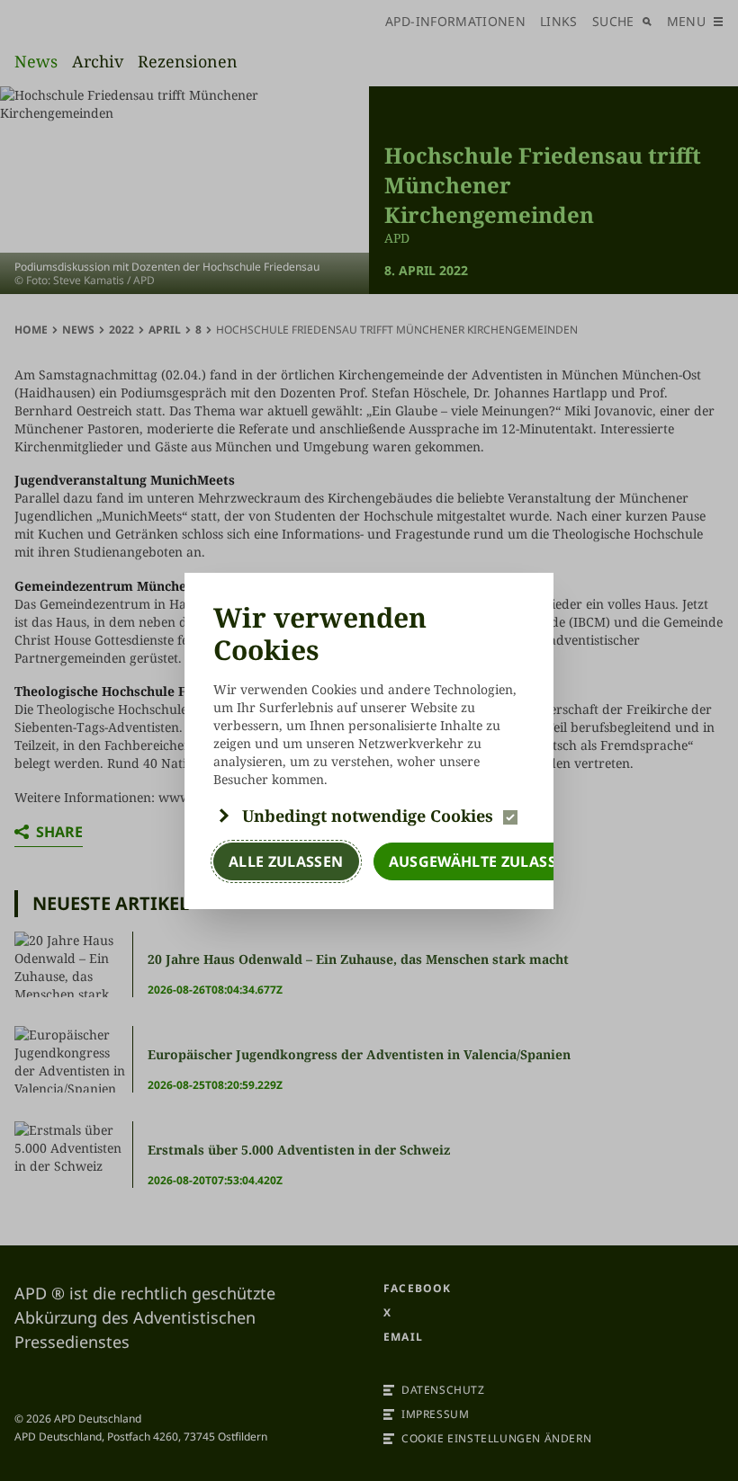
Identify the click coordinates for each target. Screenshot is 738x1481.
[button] (369, 815)
